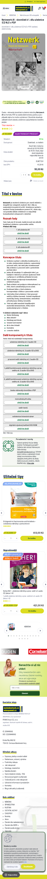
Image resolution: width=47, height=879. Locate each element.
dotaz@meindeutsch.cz (26, 452)
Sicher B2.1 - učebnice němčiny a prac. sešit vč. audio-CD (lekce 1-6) (23, 592)
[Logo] (24, 8)
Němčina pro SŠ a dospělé (29, 15)
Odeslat (25, 693)
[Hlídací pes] (34, 181)
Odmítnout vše (12, 867)
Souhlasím (28, 866)
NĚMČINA (12, 15)
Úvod (3, 15)
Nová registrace (40, 1)
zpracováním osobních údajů (29, 683)
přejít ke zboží (23, 233)
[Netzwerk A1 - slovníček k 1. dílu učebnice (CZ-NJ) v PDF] (23, 62)
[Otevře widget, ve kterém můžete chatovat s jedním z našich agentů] (11, 875)
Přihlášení (30, 1)
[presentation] (7, 630)
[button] (8, 636)
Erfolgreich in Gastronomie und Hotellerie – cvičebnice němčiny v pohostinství (19, 522)
